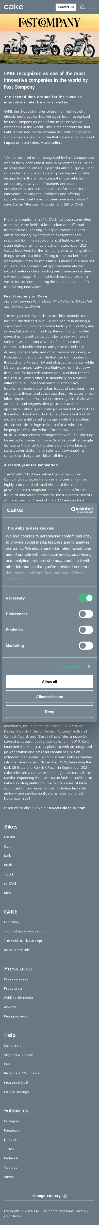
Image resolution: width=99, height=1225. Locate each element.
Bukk (8, 865)
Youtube (11, 1167)
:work (9, 874)
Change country (46, 1196)
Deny (49, 711)
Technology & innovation (24, 931)
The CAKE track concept (23, 941)
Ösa (7, 846)
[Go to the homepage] (13, 7)
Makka (9, 837)
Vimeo (9, 1177)
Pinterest (11, 1158)
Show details (71, 666)
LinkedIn (10, 1140)
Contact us (66, 7)
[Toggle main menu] (91, 7)
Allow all (49, 681)
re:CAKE (10, 883)
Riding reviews (16, 1016)
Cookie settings (16, 1092)
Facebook (12, 1130)
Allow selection (49, 696)
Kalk (7, 856)
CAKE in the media (18, 998)
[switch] (86, 614)
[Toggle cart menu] (82, 7)
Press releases (16, 979)
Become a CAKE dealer (22, 1073)
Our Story (11, 922)
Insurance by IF (16, 1083)
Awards (10, 1007)
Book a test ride (17, 950)
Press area (13, 988)
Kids (7, 893)
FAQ (7, 1064)
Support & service (18, 1055)
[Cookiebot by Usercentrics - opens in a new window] (71, 510)
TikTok (9, 1149)
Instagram (12, 1121)
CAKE (8, 111)
